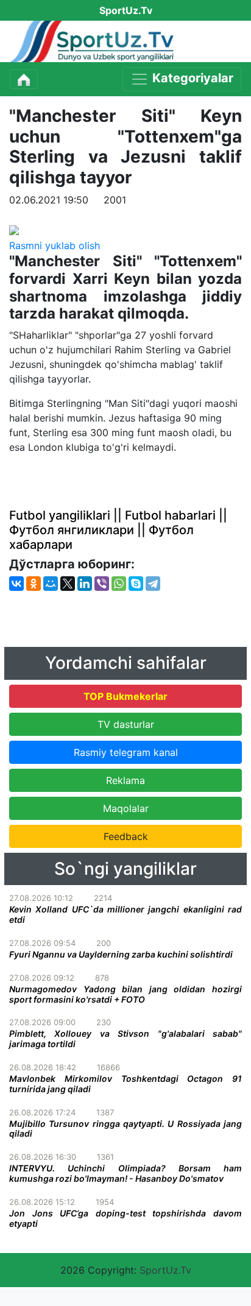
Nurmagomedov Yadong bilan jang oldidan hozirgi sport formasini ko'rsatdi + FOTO (125, 994)
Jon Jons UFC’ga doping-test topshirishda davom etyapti (125, 1218)
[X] (67, 583)
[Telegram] (153, 583)
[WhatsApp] (118, 583)
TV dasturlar (125, 724)
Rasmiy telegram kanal (126, 752)
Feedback (126, 836)
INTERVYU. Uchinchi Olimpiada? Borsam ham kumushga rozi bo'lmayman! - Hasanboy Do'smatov (125, 1173)
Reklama (125, 780)
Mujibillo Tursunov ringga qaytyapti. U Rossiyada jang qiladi (125, 1128)
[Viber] (101, 583)
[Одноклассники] (33, 583)
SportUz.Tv (165, 1270)
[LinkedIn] (84, 583)
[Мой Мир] (50, 583)
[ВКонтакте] (16, 583)
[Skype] (136, 583)
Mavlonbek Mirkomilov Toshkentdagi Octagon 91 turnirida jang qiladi (125, 1083)
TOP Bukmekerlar (125, 696)
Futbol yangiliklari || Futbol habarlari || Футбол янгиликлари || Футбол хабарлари (118, 530)
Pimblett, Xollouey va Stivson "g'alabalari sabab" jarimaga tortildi (125, 1038)
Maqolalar (126, 808)
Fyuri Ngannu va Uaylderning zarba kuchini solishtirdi (121, 954)
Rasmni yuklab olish (54, 245)
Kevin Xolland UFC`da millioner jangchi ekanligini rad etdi (125, 914)
